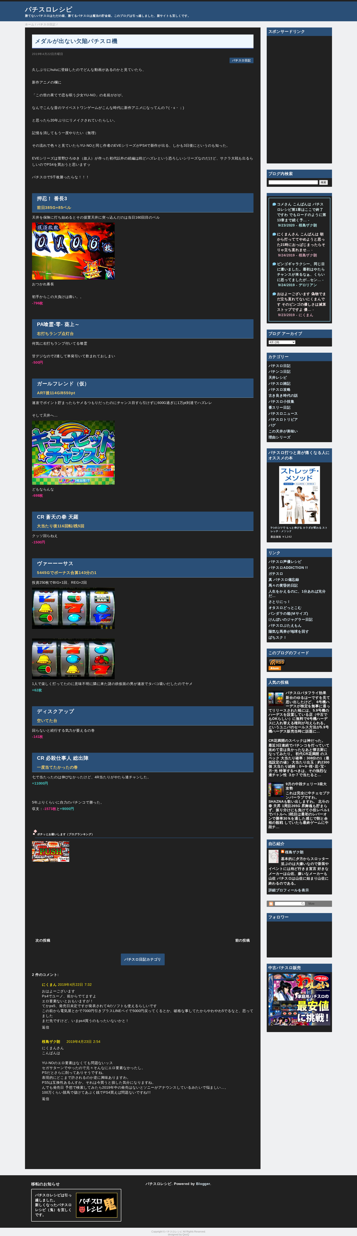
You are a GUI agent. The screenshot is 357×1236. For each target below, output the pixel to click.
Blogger (203, 1184)
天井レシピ (278, 378)
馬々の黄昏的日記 (283, 585)
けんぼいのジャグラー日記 (291, 620)
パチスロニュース (283, 414)
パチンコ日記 (280, 372)
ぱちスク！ (278, 637)
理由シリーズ (280, 437)
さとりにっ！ (280, 602)
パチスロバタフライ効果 (306, 693)
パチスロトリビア (283, 420)
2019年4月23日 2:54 (83, 1042)
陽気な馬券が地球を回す (289, 631)
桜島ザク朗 (51, 1042)
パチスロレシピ (49, 9)
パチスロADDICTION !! (288, 568)
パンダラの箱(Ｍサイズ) (288, 614)
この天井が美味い (283, 431)
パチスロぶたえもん (285, 626)
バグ (272, 425)
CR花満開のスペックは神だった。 (297, 741)
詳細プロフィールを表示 (289, 890)
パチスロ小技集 (281, 402)
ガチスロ (276, 574)
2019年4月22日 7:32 (75, 985)
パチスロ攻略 (280, 390)
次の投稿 (43, 940)
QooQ (185, 1234)
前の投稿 (242, 940)
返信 (45, 1027)
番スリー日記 (280, 408)
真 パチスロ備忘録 (284, 580)
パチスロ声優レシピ (285, 562)
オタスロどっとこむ (285, 608)
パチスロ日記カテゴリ (142, 959)
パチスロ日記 (241, 60)
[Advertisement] (142, 899)
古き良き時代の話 (283, 396)
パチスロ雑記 (280, 384)
